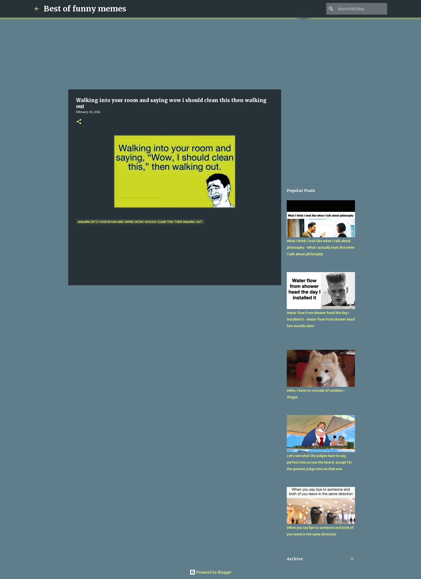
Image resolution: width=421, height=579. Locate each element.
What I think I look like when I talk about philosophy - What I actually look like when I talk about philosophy (320, 247)
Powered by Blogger (213, 572)
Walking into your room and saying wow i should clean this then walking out (140, 221)
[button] (79, 122)
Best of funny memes (85, 9)
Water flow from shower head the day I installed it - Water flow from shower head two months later (321, 319)
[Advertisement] (174, 53)
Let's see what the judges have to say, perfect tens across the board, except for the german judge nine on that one (319, 462)
